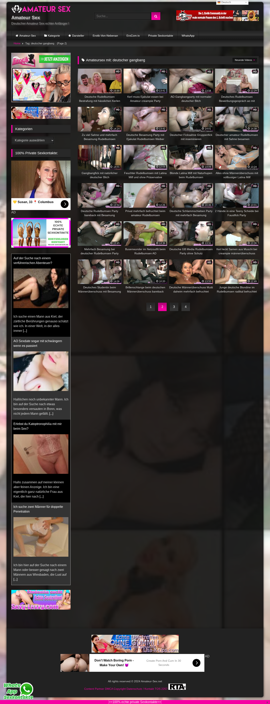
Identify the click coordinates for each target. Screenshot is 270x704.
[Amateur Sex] (41, 9)
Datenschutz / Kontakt (141, 688)
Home (17, 43)
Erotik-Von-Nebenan (105, 35)
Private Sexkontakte (160, 35)
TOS (158, 688)
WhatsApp (188, 35)
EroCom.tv (133, 35)
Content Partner (94, 688)
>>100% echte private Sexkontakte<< (135, 702)
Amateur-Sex (27, 35)
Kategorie (54, 35)
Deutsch (226, 2)
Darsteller (78, 35)
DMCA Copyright (116, 688)
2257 (164, 688)
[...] (25, 330)
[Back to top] (257, 692)
